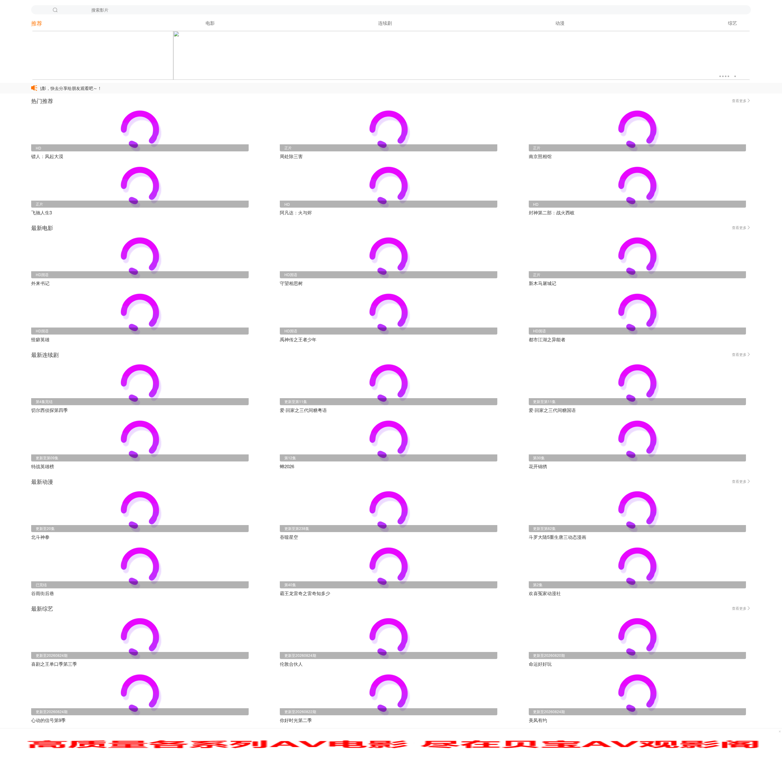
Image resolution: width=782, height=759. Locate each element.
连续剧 (385, 23)
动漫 (560, 23)
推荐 (36, 23)
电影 (210, 23)
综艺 (732, 23)
